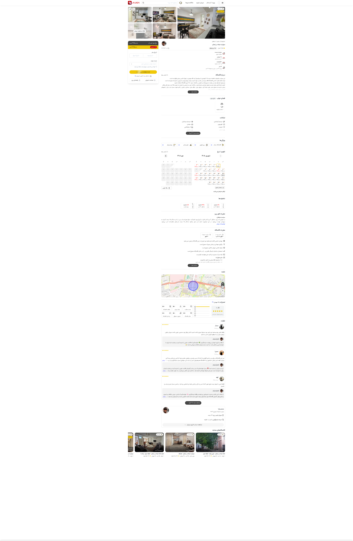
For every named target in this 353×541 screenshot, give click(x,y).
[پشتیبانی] (180, 3)
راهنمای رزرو (135, 80)
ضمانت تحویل (149, 80)
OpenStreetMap (220, 296)
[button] (211, 2)
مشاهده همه (194, 92)
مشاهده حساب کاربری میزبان (194, 425)
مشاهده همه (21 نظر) (194, 403)
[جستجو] (143, 2)
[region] (193, 285)
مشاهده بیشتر (138, 31)
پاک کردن (165, 188)
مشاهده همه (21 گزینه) (194, 133)
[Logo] (130, 3)
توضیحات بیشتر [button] (221, 224)
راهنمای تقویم (218, 187)
